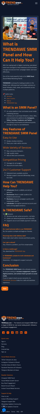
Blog (2, 346)
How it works (11, 98)
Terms (13, 411)
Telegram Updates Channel (9, 406)
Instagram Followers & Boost (10, 362)
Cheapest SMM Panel (8, 378)
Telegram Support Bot (8, 401)
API (22, 411)
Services (9, 96)
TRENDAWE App (12, 102)
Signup (9, 100)
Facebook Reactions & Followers (11, 367)
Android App (5, 349)
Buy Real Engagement (8, 383)
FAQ (18, 411)
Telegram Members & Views (10, 370)
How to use (5, 396)
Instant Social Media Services (10, 388)
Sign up (3, 351)
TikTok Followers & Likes (9, 359)
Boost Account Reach (8, 385)
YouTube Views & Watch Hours (11, 364)
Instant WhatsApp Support (9, 398)
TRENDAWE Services (9, 280)
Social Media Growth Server (10, 380)
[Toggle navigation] (36, 3)
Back (4, 288)
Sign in (3, 341)
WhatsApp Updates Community (11, 404)
